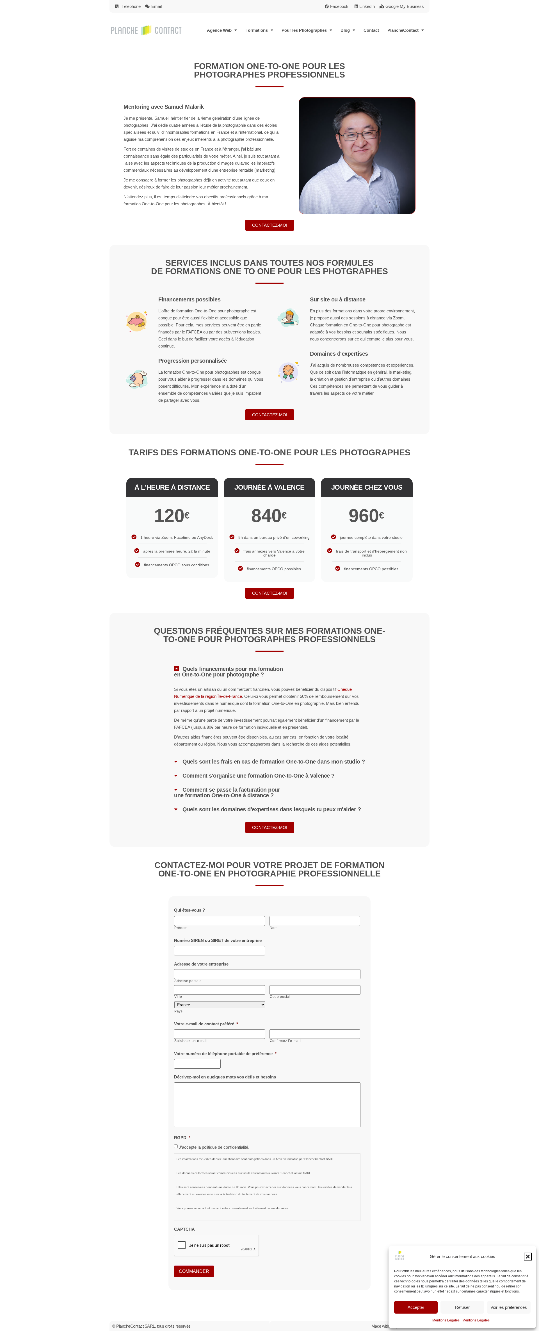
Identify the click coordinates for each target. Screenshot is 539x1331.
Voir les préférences (508, 1307)
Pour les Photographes (304, 30)
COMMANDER (194, 1271)
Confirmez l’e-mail (285, 1040)
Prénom (181, 928)
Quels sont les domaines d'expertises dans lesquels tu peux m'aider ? (271, 809)
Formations (256, 30)
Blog (345, 30)
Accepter (416, 1307)
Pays (178, 1011)
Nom (274, 928)
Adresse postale (188, 981)
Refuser (462, 1307)
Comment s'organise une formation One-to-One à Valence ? (258, 776)
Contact (371, 30)
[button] (528, 1256)
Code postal (280, 996)
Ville (178, 996)
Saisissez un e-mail (191, 1040)
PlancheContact (403, 30)
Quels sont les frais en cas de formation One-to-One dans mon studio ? (273, 761)
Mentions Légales (446, 1320)
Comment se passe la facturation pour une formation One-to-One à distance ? (227, 792)
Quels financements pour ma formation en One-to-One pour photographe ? (228, 672)
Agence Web (219, 30)
